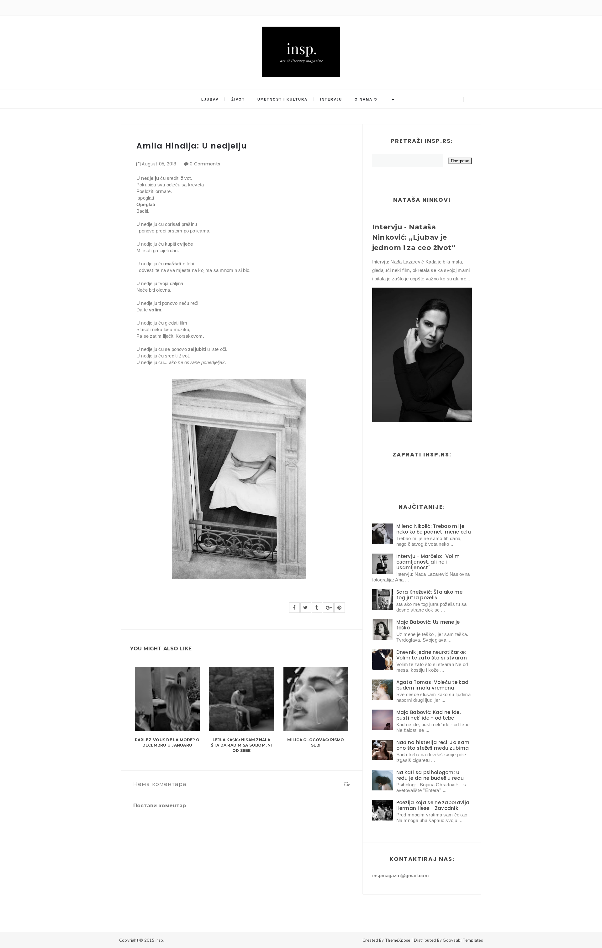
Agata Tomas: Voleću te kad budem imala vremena (432, 685)
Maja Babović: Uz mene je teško (428, 625)
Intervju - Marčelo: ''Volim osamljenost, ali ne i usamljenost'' (428, 562)
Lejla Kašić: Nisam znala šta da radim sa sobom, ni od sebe (241, 745)
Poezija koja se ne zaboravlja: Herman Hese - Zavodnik (433, 805)
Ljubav (210, 99)
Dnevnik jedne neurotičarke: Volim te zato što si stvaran (431, 655)
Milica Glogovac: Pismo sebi (315, 742)
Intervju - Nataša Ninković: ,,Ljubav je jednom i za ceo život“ (414, 237)
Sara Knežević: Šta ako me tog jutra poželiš (429, 595)
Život (238, 99)
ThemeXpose (397, 940)
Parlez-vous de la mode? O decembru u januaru (167, 742)
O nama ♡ (366, 99)
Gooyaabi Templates (463, 940)
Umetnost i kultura (282, 99)
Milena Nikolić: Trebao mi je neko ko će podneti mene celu (433, 529)
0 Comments (205, 164)
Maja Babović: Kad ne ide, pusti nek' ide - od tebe (428, 715)
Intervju (331, 99)
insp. (160, 940)
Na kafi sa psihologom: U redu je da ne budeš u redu (430, 775)
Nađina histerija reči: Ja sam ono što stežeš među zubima (433, 745)
